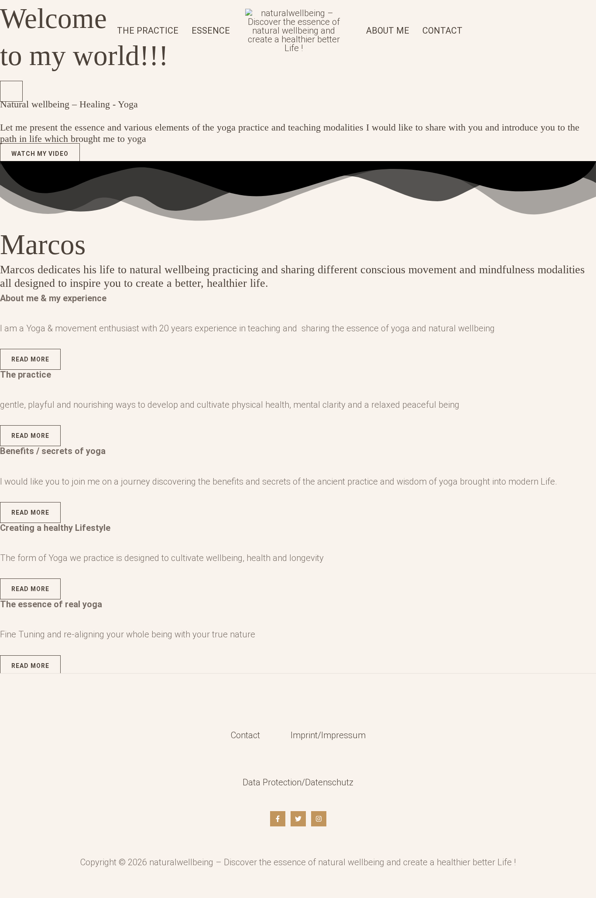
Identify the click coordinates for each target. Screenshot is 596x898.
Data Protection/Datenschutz (298, 782)
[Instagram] (318, 818)
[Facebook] (277, 818)
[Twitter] (298, 818)
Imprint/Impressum (328, 735)
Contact (245, 735)
